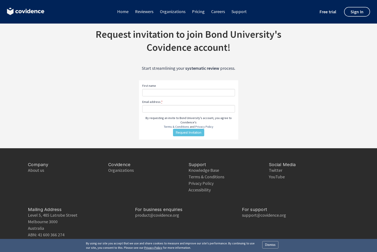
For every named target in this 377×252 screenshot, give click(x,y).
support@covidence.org (264, 215)
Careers (218, 11)
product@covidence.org (157, 215)
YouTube (277, 176)
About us (36, 170)
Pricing (198, 11)
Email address (152, 102)
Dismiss (270, 245)
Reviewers (144, 11)
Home (123, 11)
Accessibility (199, 189)
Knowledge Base (203, 170)
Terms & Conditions (176, 127)
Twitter (275, 170)
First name (149, 86)
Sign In (357, 11)
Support (239, 11)
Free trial (327, 11)
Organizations (172, 11)
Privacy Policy (204, 127)
